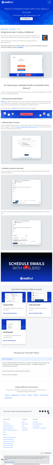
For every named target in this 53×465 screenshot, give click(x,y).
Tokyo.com (7, 395)
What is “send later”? (7, 359)
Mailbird (20, 47)
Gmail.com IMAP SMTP (8, 439)
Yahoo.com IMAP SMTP (8, 445)
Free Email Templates (8, 426)
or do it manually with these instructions (26, 127)
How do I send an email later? (10, 374)
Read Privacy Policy (9, 462)
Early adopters (36, 426)
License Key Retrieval (37, 424)
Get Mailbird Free (26, 18)
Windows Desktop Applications (10, 430)
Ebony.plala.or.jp (44, 395)
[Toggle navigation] (49, 2)
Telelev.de (35, 395)
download (14, 108)
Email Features (6, 424)
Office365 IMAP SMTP (8, 443)
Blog (4, 432)
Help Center (35, 422)
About (23, 422)
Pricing (4, 422)
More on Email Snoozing (10, 313)
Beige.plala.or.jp (16, 395)
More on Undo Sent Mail (35, 313)
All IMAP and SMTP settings (9, 437)
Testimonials (25, 430)
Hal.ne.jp (23, 395)
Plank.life (29, 395)
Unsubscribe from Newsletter (39, 428)
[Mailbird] (7, 2)
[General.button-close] (48, 457)
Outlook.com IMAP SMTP (8, 441)
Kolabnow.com (8, 398)
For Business (25, 428)
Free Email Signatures (8, 428)
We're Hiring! (25, 424)
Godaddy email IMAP (8, 447)
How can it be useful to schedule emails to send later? (16, 371)
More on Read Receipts (9, 340)
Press (23, 426)
